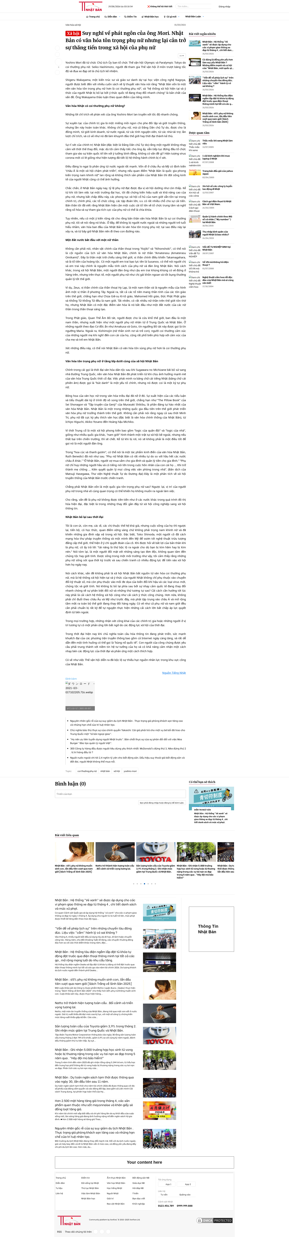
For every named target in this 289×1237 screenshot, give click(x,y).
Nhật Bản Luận (193, 16)
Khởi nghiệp (138, 1203)
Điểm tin (85, 1177)
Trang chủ (94, 16)
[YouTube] (108, 1231)
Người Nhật (113, 1193)
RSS (59, 1232)
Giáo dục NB (138, 1182)
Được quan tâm (199, 133)
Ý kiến (135, 1193)
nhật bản (105, 771)
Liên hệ (59, 1193)
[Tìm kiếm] (213, 6)
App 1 (168, 1184)
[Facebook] (95, 1231)
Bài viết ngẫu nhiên (202, 34)
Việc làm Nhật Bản (90, 1193)
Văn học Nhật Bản (116, 1182)
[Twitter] (101, 1231)
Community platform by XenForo (114, 1219)
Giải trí (110, 1198)
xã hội (117, 771)
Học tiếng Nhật (114, 1188)
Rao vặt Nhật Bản (116, 1203)
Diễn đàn (112, 16)
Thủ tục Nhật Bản (90, 1188)
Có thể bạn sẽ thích (202, 782)
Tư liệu (59, 1188)
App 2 (188, 1184)
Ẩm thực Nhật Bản (116, 1177)
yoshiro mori (130, 771)
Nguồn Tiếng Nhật (174, 673)
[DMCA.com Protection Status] (214, 1221)
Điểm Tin (132, 16)
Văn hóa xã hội (73, 24)
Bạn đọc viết (138, 1198)
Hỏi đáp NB (138, 1188)
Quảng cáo (184, 1194)
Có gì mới (171, 16)
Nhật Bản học (151, 16)
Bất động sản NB (140, 1177)
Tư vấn (164, 1194)
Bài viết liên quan (67, 835)
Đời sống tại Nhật (90, 1182)
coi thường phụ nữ (87, 771)
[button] (120, 16)
